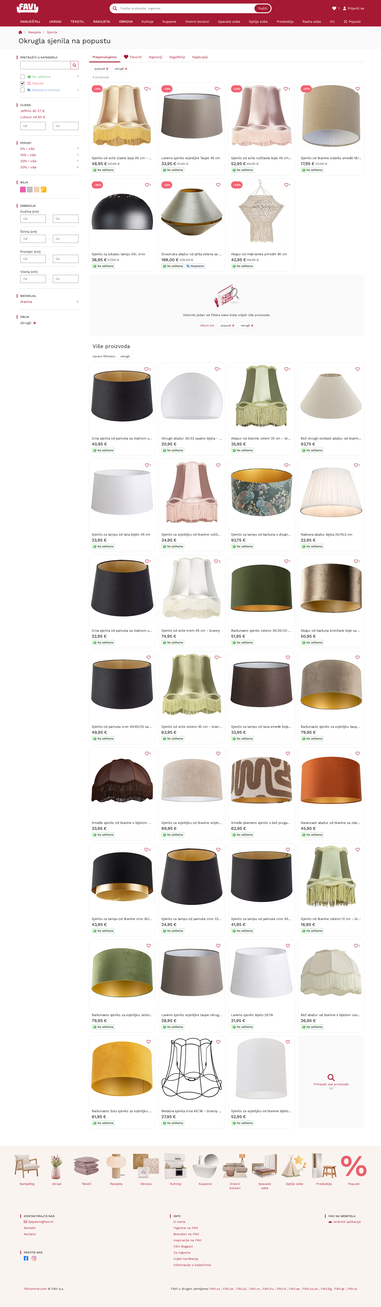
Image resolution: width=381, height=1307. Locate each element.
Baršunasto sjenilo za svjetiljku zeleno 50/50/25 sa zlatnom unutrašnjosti (149, 1015)
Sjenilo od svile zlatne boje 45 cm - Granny (125, 158)
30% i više (28, 167)
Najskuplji (200, 57)
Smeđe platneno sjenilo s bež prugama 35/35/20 (269, 823)
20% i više (28, 161)
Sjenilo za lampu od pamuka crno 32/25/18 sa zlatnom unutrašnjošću (215, 919)
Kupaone (205, 1184)
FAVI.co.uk (311, 1288)
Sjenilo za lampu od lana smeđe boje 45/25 (265, 727)
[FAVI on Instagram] (34, 1258)
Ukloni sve (207, 325)
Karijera (29, 1234)
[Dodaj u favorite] (358, 88)
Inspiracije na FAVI (188, 1240)
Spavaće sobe (264, 1186)
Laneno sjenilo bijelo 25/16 (252, 1015)
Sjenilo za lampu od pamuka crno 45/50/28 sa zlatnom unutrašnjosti (284, 919)
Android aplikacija (347, 1221)
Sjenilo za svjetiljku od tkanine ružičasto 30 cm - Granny (205, 534)
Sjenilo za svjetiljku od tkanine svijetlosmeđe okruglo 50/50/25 (211, 823)
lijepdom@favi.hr (41, 1221)
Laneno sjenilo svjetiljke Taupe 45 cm (190, 158)
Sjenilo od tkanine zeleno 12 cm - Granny (333, 919)
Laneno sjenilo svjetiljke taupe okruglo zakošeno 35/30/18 (207, 1015)
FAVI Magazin (183, 1246)
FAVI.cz (215, 1288)
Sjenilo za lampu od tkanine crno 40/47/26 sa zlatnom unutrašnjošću (145, 919)
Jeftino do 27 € (32, 111)
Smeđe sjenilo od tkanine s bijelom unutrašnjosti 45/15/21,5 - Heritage (147, 823)
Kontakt (29, 1228)
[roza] (23, 189)
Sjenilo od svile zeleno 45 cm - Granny (191, 727)
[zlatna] (43, 189)
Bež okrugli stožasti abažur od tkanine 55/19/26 (338, 438)
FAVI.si (352, 1288)
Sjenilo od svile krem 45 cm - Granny (190, 631)
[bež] (36, 189)
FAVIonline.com (35, 1288)
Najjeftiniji (177, 57)
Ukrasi (57, 1184)
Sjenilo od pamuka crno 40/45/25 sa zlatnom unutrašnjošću (138, 727)
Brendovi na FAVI (186, 1234)
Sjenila (52, 32)
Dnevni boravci (235, 1186)
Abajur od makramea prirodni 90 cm (259, 254)
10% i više (28, 155)
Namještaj (27, 1184)
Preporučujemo (105, 57)
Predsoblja (324, 1184)
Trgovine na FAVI (186, 1228)
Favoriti (136, 57)
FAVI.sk (229, 1288)
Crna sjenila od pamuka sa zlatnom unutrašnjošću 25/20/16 (138, 631)
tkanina (26, 302)
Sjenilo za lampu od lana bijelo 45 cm (121, 534)
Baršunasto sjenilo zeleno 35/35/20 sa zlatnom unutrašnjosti (279, 631)
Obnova (145, 1184)
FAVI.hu (269, 1288)
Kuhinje (175, 1184)
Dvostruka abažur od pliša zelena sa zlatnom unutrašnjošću (207, 254)
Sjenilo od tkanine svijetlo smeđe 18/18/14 (334, 158)
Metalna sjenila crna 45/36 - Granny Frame (194, 1111)
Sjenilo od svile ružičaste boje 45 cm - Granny (267, 158)
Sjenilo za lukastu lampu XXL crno (118, 254)
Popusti (354, 1184)
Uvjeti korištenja (186, 1258)
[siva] (30, 189)
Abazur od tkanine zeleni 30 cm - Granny (263, 438)
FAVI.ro (255, 1288)
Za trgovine (182, 1252)
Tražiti (262, 8)
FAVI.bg (327, 1288)
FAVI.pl (242, 1288)
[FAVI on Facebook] (26, 1258)
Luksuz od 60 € (32, 117)
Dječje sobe (294, 1184)
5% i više (27, 149)
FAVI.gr (340, 1288)
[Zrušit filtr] (34, 322)
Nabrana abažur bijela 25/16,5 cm (326, 534)
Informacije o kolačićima (192, 1265)
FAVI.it (282, 1288)
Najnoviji (155, 57)
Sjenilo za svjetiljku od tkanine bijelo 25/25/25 (267, 1111)
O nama (179, 1221)
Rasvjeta (34, 32)
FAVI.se (295, 1288)
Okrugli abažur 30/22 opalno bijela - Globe (194, 438)
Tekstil (86, 1184)
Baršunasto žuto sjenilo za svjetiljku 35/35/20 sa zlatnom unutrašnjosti (147, 1111)
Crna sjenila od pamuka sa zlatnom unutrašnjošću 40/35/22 (138, 438)
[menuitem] (30, 21)
